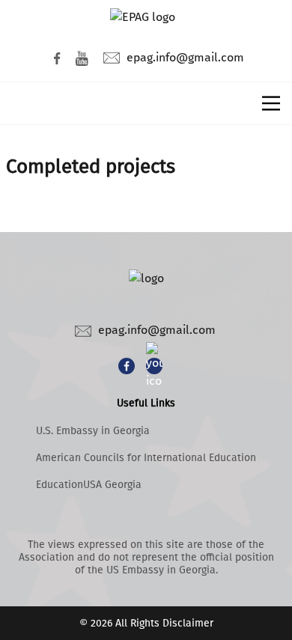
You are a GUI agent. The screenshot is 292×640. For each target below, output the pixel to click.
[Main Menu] (271, 103)
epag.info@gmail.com (185, 57)
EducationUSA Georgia (89, 484)
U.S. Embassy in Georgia (93, 430)
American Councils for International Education (146, 457)
